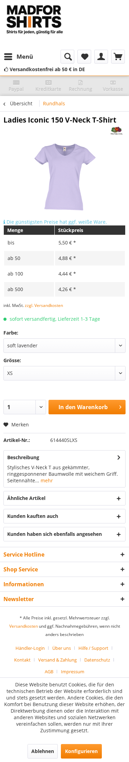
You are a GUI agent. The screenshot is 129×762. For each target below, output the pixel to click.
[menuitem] (18, 57)
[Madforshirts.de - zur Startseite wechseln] (34, 24)
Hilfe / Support (93, 648)
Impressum (72, 671)
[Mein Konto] (101, 57)
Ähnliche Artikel (26, 498)
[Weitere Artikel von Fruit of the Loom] (117, 131)
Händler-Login (30, 648)
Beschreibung (23, 457)
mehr (46, 480)
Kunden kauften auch (32, 516)
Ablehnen (42, 751)
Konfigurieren (81, 751)
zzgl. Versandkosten (44, 305)
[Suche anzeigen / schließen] (67, 57)
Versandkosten (23, 626)
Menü (25, 56)
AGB (49, 671)
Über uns (61, 648)
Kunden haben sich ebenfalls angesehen (54, 534)
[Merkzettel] (84, 57)
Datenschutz (97, 660)
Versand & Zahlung (57, 660)
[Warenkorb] (118, 57)
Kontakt (22, 660)
